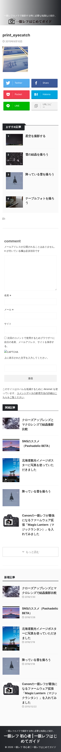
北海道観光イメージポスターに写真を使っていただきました (38, 465)
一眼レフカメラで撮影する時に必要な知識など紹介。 (30, 731)
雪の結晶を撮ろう (36, 154)
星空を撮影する (35, 136)
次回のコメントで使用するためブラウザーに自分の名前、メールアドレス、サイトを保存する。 (29, 342)
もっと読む (32, 552)
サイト (7, 323)
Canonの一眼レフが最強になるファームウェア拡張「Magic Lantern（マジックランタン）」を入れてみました (38, 525)
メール (9, 309)
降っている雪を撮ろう (39, 174)
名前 (7, 295)
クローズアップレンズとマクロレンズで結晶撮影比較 (38, 424)
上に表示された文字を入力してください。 (26, 357)
